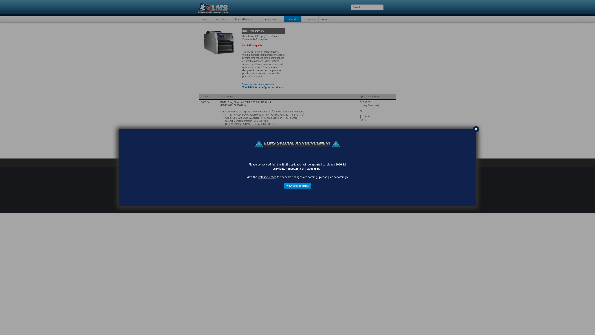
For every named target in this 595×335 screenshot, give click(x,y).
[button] (221, 19)
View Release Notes (297, 185)
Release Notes (267, 177)
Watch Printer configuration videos (263, 87)
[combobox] (367, 7)
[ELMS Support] (213, 7)
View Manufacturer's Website (258, 84)
